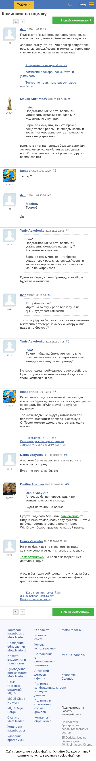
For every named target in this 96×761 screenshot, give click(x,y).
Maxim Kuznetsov (33, 99)
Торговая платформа (17, 633)
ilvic (23, 29)
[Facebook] (64, 694)
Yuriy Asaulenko (32, 230)
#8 (66, 455)
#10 (66, 541)
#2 (54, 170)
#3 (49, 195)
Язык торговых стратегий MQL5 (14, 687)
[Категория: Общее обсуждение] (8, 21)
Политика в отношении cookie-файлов (42, 706)
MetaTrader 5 (71, 630)
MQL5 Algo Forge (15, 710)
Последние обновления (17, 646)
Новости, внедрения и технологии (16, 659)
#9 (67, 484)
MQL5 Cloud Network (16, 700)
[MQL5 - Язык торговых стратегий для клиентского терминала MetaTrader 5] (7, 4)
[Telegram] (71, 694)
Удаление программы (15, 738)
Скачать (17, 719)
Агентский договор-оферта (41, 674)
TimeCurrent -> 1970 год (41, 438)
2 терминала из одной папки (46, 65)
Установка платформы (16, 728)
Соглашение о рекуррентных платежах (44, 659)
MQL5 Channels (73, 655)
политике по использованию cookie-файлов (48, 755)
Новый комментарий (76, 20)
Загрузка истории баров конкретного (43, 444)
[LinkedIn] (64, 701)
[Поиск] (70, 4)
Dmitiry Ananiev (32, 484)
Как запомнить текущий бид (43, 592)
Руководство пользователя (17, 672)
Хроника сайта (40, 637)
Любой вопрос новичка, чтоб (38, 596)
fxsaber (25, 170)
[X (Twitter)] (78, 694)
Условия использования (45, 646)
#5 (49, 295)
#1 (70, 99)
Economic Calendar (68, 676)
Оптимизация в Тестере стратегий (42, 441)
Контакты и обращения (42, 719)
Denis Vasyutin (31, 455)
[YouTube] (85, 694)
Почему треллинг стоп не (36, 599)
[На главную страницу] (3, 21)
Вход (82, 4)
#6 (67, 341)
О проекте (41, 630)
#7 (54, 391)
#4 (67, 230)
